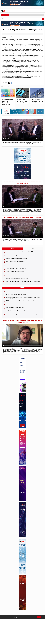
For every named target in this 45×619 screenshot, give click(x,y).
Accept (38, 617)
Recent (33, 248)
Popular (12, 248)
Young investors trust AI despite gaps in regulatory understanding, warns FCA (26, 15)
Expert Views (22, 287)
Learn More (34, 617)
